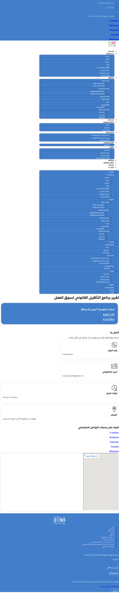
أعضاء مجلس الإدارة (98, 83)
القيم (107, 65)
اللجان (107, 102)
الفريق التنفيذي (108, 143)
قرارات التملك (105, 99)
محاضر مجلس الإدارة (99, 86)
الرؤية (107, 59)
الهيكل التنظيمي (104, 73)
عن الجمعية (110, 54)
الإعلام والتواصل (108, 122)
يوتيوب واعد (106, 130)
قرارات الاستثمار (104, 96)
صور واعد (106, 128)
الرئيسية (111, 51)
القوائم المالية (105, 105)
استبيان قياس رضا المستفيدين (100, 135)
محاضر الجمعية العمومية (97, 93)
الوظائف (111, 160)
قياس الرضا (110, 132)
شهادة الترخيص (105, 75)
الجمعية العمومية (104, 88)
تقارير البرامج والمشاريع (103, 158)
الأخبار (107, 125)
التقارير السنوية (105, 153)
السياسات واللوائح (104, 109)
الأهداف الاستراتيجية (103, 67)
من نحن (107, 56)
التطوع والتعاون (108, 163)
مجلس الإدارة (105, 80)
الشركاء (111, 165)
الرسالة (107, 62)
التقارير (111, 147)
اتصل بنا (111, 167)
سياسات (102, 115)
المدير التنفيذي (104, 70)
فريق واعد (107, 145)
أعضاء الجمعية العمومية (97, 91)
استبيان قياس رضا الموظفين (100, 138)
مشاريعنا (111, 120)
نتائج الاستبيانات (105, 140)
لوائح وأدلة (102, 117)
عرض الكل (102, 112)
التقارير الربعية (105, 155)
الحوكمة (111, 78)
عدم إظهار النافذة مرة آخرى (109, 586)
